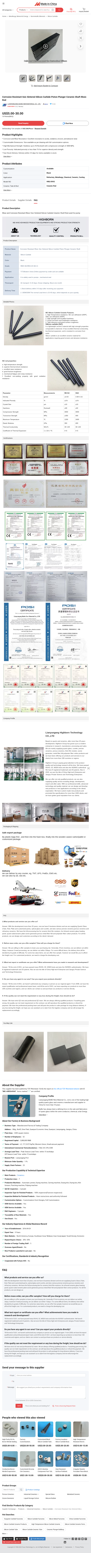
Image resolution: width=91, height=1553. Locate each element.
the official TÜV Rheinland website (66, 1089)
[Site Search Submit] (59, 10)
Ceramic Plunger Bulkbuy (55, 1529)
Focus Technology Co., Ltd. (30, 1547)
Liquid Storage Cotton (31, 1498)
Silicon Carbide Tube (11, 1529)
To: (13, 1381)
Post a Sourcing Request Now (63, 1406)
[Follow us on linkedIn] (65, 1542)
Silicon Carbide (52, 16)
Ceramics (20, 1175)
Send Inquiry (23, 123)
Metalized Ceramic (73, 1494)
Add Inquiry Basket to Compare (46, 85)
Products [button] (22, 10)
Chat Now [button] (69, 123)
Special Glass (50, 1494)
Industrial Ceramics (30, 1494)
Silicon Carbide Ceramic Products (15, 1524)
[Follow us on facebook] (73, 1539)
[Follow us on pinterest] (86, 1539)
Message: (11, 1387)
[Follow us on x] (76, 1539)
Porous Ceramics (8, 1494)
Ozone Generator (8, 1498)
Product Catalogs (33, 1490)
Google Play (21, 1539)
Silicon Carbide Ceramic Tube (32, 1529)
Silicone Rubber (51, 1498)
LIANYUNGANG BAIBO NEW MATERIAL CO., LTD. (24, 104)
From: (12, 1375)
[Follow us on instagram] (79, 1539)
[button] (3, 3)
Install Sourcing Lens (13, 1542)
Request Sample (40, 128)
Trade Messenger (37, 1539)
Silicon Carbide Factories (36, 1519)
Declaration (68, 1547)
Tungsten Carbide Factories (13, 1519)
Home (4, 16)
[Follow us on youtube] (82, 1539)
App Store (7, 1539)
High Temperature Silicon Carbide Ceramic (45, 1524)
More (4, 1533)
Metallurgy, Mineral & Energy (18, 16)
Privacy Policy (79, 1547)
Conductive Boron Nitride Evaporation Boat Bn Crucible (9, 1471)
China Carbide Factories (77, 1519)
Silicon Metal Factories (56, 1519)
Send (19, 1406)
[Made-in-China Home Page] (45, 4)
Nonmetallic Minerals (38, 16)
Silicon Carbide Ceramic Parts (75, 1524)
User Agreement (57, 1547)
